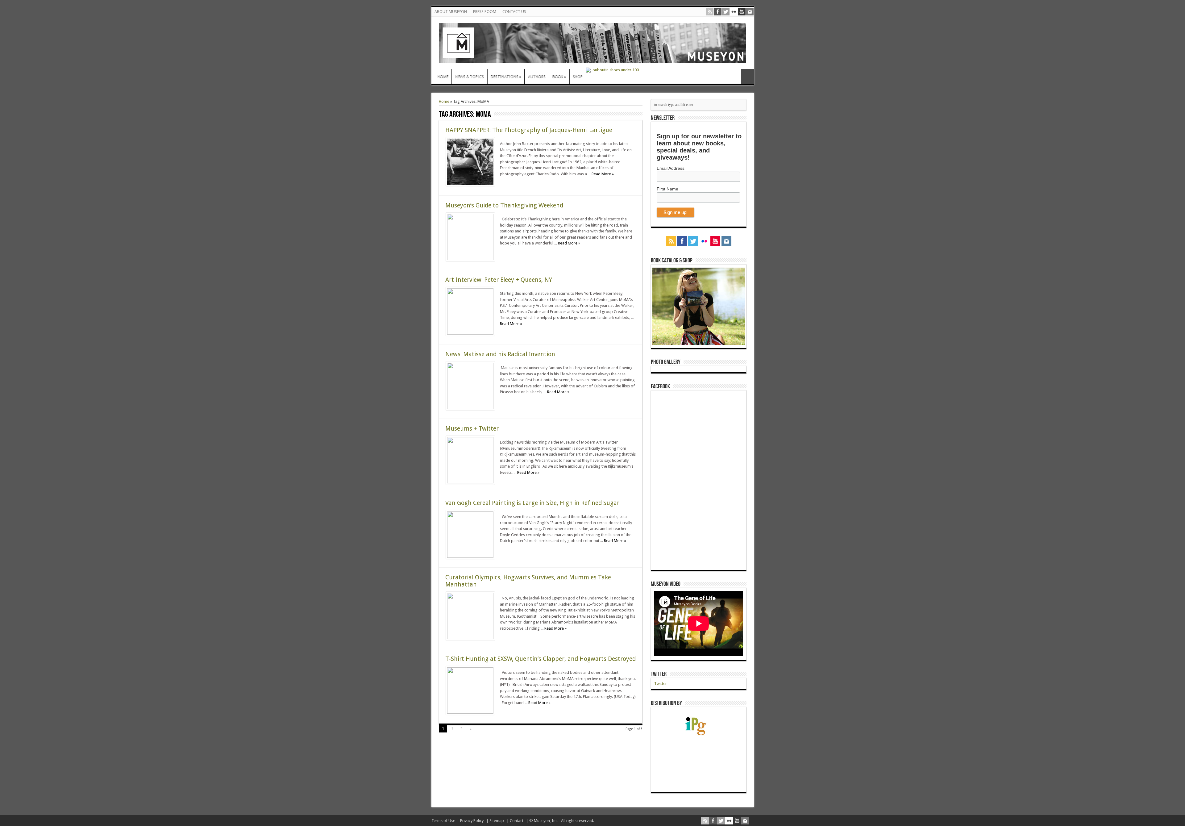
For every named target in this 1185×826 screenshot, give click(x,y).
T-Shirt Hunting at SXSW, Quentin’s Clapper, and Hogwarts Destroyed (540, 658)
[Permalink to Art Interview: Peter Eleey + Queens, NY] (470, 333)
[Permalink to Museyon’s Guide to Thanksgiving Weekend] (470, 259)
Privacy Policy (472, 820)
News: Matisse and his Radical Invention (500, 354)
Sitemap (496, 820)
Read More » (603, 174)
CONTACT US (514, 11)
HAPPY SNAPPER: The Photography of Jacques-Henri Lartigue (528, 130)
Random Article (747, 76)
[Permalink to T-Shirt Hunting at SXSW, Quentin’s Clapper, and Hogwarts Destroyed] (470, 712)
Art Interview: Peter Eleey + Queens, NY (498, 279)
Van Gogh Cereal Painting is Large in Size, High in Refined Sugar (532, 503)
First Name (667, 188)
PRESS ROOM (484, 11)
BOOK (559, 76)
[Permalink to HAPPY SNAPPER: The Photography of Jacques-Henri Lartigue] (470, 184)
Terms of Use (443, 820)
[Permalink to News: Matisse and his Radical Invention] (470, 407)
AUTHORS (537, 76)
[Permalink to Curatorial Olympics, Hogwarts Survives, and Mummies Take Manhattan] (470, 638)
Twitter (659, 674)
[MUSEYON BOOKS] (592, 58)
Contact (516, 820)
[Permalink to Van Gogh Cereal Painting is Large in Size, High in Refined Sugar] (470, 556)
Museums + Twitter (472, 428)
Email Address (670, 168)
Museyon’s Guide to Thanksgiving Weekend (504, 205)
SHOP (578, 76)
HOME (443, 76)
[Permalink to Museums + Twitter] (470, 482)
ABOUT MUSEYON (450, 11)
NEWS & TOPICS (469, 76)
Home (444, 101)
